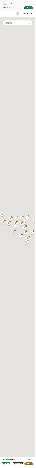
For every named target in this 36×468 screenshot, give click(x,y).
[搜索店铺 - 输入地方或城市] (26, 23)
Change (28, 7)
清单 (29, 459)
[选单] (4, 13)
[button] (27, 218)
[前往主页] (17, 13)
